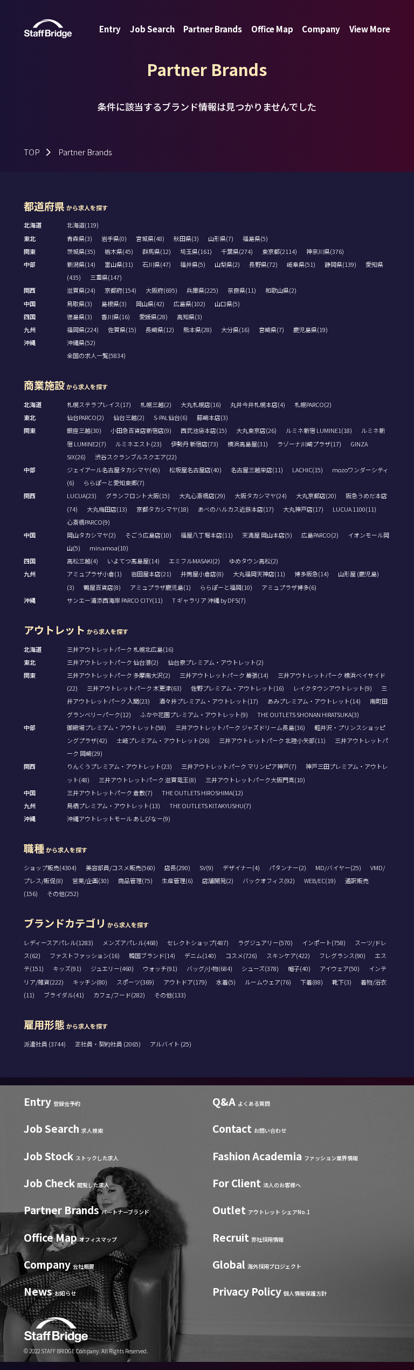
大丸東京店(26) (256, 430)
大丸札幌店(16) (201, 404)
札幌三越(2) (155, 404)
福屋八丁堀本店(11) (207, 535)
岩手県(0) (114, 238)
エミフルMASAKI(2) (194, 560)
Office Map (272, 29)
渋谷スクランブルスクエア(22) (136, 456)
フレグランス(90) (342, 955)
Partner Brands (212, 29)
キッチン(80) (90, 981)
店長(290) (177, 867)
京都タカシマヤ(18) (162, 509)
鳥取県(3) (79, 303)
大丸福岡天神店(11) (259, 573)
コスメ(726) (241, 955)
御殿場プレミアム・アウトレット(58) (116, 727)
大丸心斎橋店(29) (202, 495)
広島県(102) (189, 303)
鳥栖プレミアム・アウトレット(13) (113, 805)
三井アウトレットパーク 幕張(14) (224, 675)
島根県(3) (114, 303)
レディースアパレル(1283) (58, 942)
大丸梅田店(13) (107, 509)
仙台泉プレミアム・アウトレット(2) (216, 662)
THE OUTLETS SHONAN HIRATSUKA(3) (308, 714)
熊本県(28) (197, 329)
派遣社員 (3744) (45, 1043)
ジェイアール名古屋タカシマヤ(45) (113, 469)
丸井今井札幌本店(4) (257, 404)
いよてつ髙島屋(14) (133, 560)
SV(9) (206, 867)
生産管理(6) (177, 880)
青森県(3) (79, 238)
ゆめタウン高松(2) (253, 560)
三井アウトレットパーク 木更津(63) (134, 688)
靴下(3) (341, 981)
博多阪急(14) (311, 573)
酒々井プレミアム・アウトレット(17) (208, 701)
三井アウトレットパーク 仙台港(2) (112, 662)
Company (321, 29)
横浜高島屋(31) (247, 443)
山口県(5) (227, 303)
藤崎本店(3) (212, 417)
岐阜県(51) (301, 264)
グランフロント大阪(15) (138, 495)
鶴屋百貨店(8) (102, 587)
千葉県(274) (237, 251)
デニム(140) (200, 955)
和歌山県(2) (280, 290)
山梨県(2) (227, 264)
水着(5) (226, 981)
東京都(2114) (279, 251)
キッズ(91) (67, 968)
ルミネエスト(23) (138, 443)
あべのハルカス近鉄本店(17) (236, 509)
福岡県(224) (83, 329)
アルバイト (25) (170, 1043)
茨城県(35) (81, 251)
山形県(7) (220, 238)
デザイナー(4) (241, 867)
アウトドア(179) (185, 981)
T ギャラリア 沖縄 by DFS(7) (209, 600)
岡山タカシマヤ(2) (91, 535)
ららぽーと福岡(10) (226, 587)
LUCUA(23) (81, 495)
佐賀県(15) (122, 329)
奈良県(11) (241, 290)
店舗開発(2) (217, 880)
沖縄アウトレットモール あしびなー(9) (118, 818)
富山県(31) (119, 264)
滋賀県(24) (81, 290)
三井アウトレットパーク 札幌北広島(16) (120, 649)
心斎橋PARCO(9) (88, 522)
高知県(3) (189, 316)
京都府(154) (120, 290)
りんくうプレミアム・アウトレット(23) (119, 766)
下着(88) (311, 981)
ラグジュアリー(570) (265, 942)
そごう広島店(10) (148, 535)
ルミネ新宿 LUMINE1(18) (319, 430)
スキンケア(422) (288, 955)
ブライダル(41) (64, 994)
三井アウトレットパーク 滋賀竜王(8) (147, 779)
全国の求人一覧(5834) (96, 355)
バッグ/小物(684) (209, 968)
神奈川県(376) (325, 251)
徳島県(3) (79, 316)
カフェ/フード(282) (119, 994)
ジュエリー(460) (112, 968)
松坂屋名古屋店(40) (195, 469)
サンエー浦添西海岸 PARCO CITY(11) (115, 600)
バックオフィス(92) (269, 880)
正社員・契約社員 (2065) (108, 1043)
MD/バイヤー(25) (338, 867)
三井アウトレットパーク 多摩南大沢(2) (118, 675)
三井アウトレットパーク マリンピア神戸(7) (238, 766)
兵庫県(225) (202, 290)
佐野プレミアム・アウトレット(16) (237, 688)
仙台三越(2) (128, 417)
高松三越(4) (82, 560)
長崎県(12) (160, 329)
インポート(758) (324, 942)
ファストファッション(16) (85, 955)
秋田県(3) (186, 238)
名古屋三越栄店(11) (257, 469)
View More (369, 29)
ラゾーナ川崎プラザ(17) (309, 443)
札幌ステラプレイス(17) (99, 404)
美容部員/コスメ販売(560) (120, 867)
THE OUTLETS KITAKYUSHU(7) (210, 805)
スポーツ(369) (135, 981)
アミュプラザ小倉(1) (94, 573)
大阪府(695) (161, 290)
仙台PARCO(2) (85, 417)
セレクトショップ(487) (198, 942)
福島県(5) (255, 238)
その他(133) (170, 994)
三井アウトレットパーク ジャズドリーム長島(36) (240, 727)
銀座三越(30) (84, 430)
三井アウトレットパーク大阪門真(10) (255, 779)
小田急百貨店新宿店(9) (141, 430)
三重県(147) (106, 277)
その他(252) (63, 893)
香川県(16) (115, 316)
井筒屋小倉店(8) (202, 573)
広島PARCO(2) (320, 535)
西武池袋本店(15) (204, 430)
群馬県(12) (156, 251)
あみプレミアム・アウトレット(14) (314, 701)
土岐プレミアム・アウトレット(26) (163, 740)
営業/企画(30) (90, 880)
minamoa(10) (108, 547)
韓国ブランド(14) (152, 955)
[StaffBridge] (48, 29)
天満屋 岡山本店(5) (267, 535)
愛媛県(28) (153, 316)
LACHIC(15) (307, 469)
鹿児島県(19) (310, 329)
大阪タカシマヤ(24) (260, 495)
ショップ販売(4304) (50, 867)
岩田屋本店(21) (151, 573)
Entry (110, 29)
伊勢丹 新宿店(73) (194, 443)
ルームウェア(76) (268, 981)
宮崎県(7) (271, 329)
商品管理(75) (135, 880)
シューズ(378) (260, 968)
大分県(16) (235, 329)
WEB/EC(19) (320, 880)
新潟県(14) (81, 264)
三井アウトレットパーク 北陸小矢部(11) (272, 740)
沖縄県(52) (81, 342)
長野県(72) (263, 264)
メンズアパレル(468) (130, 942)
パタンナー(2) (287, 867)
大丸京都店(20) (316, 495)
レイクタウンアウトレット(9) (332, 688)
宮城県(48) (150, 238)
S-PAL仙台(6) (171, 417)
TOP (32, 151)
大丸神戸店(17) (303, 509)
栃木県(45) (119, 251)
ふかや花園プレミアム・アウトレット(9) (194, 714)
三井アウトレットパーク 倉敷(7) (110, 792)
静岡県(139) (340, 264)
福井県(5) (192, 264)
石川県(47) (156, 264)
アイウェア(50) (340, 968)
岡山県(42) (150, 303)
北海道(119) (83, 225)
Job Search (152, 29)
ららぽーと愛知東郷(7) (114, 482)
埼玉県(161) (196, 251)
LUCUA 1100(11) (354, 509)
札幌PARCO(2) (313, 404)
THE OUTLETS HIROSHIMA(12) (202, 792)
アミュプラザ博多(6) (288, 587)
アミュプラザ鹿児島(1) (160, 587)
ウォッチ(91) (160, 968)
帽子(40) (299, 968)
